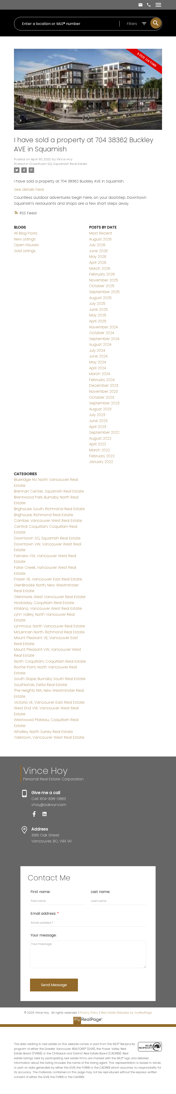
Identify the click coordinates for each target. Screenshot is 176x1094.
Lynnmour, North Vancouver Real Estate (49, 626)
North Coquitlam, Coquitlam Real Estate (50, 661)
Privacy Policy (89, 1013)
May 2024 (97, 362)
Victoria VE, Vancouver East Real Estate (49, 702)
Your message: (43, 935)
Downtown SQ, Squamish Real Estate (58, 164)
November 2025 (103, 280)
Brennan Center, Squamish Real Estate (49, 491)
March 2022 (99, 450)
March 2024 (99, 373)
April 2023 (97, 426)
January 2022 (101, 461)
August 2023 (100, 409)
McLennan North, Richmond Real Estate (49, 632)
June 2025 (98, 309)
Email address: (43, 913)
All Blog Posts (25, 233)
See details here (29, 189)
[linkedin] (46, 815)
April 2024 (97, 368)
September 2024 (104, 338)
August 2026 (100, 239)
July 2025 (97, 303)
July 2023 (97, 414)
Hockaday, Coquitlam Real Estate (44, 602)
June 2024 (98, 356)
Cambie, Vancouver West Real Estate (48, 520)
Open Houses (26, 245)
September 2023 (104, 403)
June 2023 (98, 420)
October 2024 (101, 332)
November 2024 (103, 327)
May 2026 (97, 256)
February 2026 (102, 274)
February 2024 (102, 379)
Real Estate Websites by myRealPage (126, 1013)
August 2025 (100, 297)
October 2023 (101, 397)
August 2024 (100, 344)
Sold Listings (25, 250)
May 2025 (97, 315)
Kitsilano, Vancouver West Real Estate (48, 608)
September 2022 (104, 432)
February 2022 (102, 456)
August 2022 (100, 438)
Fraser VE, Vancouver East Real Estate (48, 579)
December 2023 (103, 385)
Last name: (100, 891)
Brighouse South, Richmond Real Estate (49, 509)
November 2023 (103, 391)
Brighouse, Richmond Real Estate (43, 514)
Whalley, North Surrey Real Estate (43, 731)
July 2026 (97, 245)
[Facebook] (36, 815)
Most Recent (100, 233)
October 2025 (101, 285)
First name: (40, 891)
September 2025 (104, 291)
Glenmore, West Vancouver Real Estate (49, 596)
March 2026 (99, 268)
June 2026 (98, 250)
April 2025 (97, 321)
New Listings (25, 239)
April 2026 (97, 262)
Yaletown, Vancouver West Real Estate (49, 737)
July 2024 (97, 350)
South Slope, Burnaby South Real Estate (49, 678)
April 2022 (97, 444)
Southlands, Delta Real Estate (40, 684)
